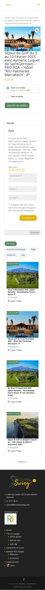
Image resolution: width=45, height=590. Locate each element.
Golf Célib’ (13, 544)
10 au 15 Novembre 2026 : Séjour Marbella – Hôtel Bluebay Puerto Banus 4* (21, 292)
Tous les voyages (13, 534)
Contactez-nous (12, 562)
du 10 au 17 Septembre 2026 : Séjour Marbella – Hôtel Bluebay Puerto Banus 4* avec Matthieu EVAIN (21, 391)
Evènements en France (15, 548)
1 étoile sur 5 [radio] (9, 170)
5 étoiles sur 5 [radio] (23, 170)
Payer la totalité (17, 96)
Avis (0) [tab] (10, 123)
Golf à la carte (15, 540)
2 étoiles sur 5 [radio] (13, 170)
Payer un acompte (18, 88)
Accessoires (14, 558)
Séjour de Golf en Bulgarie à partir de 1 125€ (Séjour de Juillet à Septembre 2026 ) (22, 442)
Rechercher (34, 232)
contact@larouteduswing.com (17, 505)
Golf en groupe (15, 536)
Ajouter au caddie (17, 105)
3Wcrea (22, 584)
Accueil (7, 18)
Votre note (13, 167)
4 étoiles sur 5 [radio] (19, 170)
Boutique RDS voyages (15, 551)
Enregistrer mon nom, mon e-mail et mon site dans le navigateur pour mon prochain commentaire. (22, 208)
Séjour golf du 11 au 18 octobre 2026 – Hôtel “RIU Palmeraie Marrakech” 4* (21, 341)
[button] (37, 30)
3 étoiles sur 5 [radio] (16, 170)
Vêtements (14, 554)
